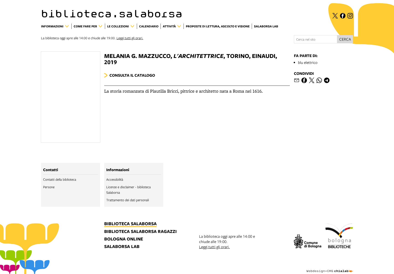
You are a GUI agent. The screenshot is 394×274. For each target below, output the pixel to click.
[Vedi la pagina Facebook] (342, 15)
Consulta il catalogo (132, 75)
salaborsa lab (122, 246)
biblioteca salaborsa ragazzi (140, 231)
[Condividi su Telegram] (326, 80)
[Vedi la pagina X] (335, 15)
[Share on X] (311, 80)
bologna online (123, 239)
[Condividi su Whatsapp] (319, 80)
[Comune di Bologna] (307, 242)
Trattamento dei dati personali (127, 200)
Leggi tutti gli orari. (130, 38)
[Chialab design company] (329, 267)
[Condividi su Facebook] (304, 80)
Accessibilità (114, 179)
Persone (48, 187)
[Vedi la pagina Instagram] (350, 15)
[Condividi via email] (296, 80)
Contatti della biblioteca (59, 179)
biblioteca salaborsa (130, 224)
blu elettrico (308, 62)
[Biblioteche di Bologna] (339, 237)
